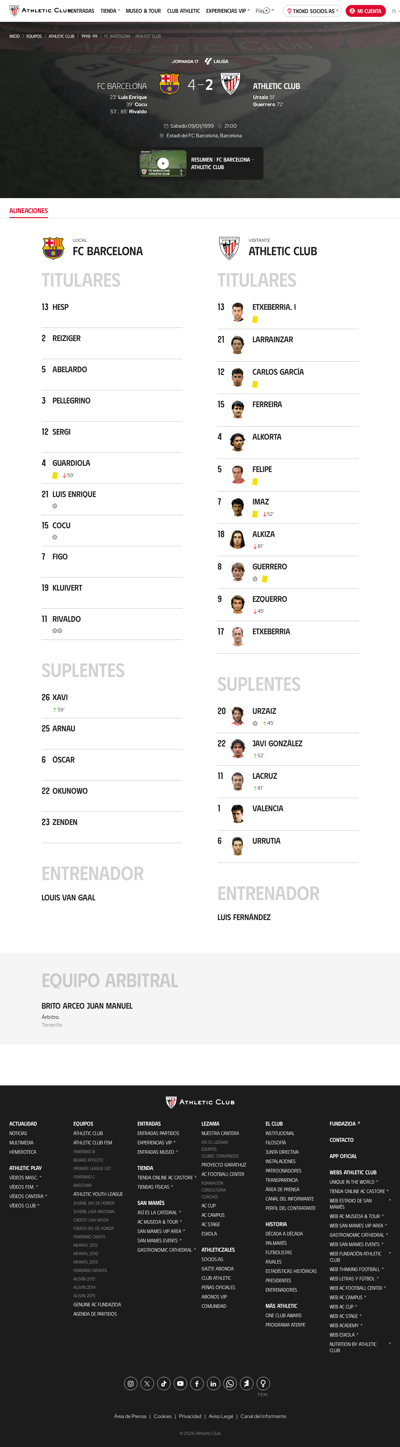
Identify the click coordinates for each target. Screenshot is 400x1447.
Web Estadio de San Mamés (351, 1203)
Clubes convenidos (220, 1155)
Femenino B (84, 1151)
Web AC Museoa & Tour (355, 1216)
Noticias (18, 1133)
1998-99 (89, 36)
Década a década (284, 1233)
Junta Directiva (282, 1152)
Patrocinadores (284, 1170)
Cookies (163, 1416)
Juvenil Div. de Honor (94, 1203)
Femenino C (84, 1176)
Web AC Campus (346, 1297)
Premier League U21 (92, 1168)
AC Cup (209, 1205)
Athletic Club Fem (92, 1142)
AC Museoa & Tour (158, 1222)
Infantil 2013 (85, 1261)
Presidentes (278, 1280)
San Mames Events (158, 1240)
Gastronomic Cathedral (165, 1250)
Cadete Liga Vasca (90, 1219)
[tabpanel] (200, 639)
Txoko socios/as (314, 10)
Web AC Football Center (356, 1288)
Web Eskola (342, 1334)
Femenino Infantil (90, 1270)
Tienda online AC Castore (165, 1177)
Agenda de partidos (95, 1314)
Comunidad (214, 1306)
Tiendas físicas (153, 1187)
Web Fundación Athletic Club (355, 1256)
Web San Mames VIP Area (356, 1225)
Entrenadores (281, 1290)
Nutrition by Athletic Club (353, 1347)
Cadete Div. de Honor (93, 1228)
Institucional (280, 1133)
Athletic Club (61, 36)
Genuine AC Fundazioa (97, 1304)
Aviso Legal (221, 1416)
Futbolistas (279, 1252)
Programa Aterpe (285, 1325)
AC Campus (213, 1215)
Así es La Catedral (157, 1212)
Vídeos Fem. (21, 1187)
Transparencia (282, 1180)
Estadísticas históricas (291, 1271)
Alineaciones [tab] (28, 210)
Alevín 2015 (84, 1295)
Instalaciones (281, 1161)
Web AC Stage (344, 1316)
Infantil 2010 (85, 1253)
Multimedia (21, 1142)
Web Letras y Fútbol (352, 1278)
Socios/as (212, 1259)
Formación (212, 1183)
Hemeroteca (22, 1152)
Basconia (82, 1185)
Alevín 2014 (84, 1287)
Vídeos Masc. (23, 1177)
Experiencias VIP (155, 1142)
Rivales (274, 1261)
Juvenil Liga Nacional (94, 1211)
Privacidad (190, 1416)
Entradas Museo (156, 1152)
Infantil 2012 (85, 1245)
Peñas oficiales (218, 1287)
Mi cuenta (369, 10)
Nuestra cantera (220, 1133)
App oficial (343, 1155)
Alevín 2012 (84, 1278)
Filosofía (276, 1142)
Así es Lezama (215, 1142)
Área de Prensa (282, 1189)
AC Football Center (223, 1174)
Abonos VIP (214, 1296)
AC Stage (211, 1224)
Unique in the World (352, 1182)
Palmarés (276, 1243)
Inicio (14, 36)
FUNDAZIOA (343, 1123)
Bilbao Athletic (88, 1159)
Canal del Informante (290, 1198)
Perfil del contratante (291, 1208)
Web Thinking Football (355, 1269)
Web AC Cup (341, 1306)
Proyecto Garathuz (224, 1164)
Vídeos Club (22, 1205)
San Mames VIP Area (159, 1231)
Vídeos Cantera (26, 1196)
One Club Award (284, 1315)
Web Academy (344, 1325)
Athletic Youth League (98, 1194)
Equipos (34, 36)
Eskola (209, 1233)
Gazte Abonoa (218, 1268)
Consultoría (214, 1189)
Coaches (210, 1196)
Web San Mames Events (355, 1244)
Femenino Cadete (89, 1236)
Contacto (342, 1139)
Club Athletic (216, 1278)
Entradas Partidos (158, 1133)
